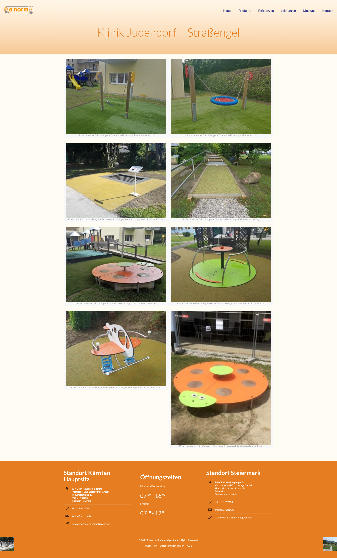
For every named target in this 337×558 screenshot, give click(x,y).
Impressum (151, 545)
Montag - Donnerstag (152, 486)
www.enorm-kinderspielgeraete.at (91, 523)
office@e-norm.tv (81, 516)
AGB (189, 545)
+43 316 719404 (224, 502)
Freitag (144, 503)
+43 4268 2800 (80, 508)
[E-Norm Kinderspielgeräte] (18, 10)
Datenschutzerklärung (172, 545)
